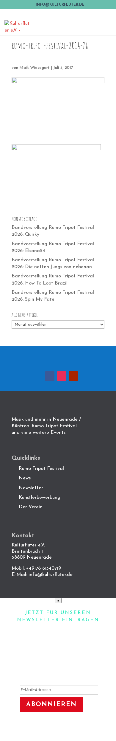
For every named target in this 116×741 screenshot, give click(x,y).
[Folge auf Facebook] (49, 376)
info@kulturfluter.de (51, 574)
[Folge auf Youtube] (73, 376)
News (25, 478)
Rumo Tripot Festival (41, 468)
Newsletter (31, 488)
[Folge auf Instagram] (61, 376)
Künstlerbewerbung (39, 497)
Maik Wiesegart (34, 68)
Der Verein (31, 507)
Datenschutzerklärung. (64, 732)
